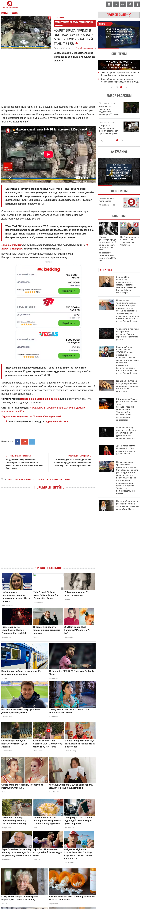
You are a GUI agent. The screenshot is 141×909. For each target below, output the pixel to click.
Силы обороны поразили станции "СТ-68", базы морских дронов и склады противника (120, 82)
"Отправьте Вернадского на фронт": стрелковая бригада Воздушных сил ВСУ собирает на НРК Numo (109, 132)
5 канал (45, 46)
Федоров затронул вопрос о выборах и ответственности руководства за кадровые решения (126, 432)
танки (11, 479)
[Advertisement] (48, 311)
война (41, 479)
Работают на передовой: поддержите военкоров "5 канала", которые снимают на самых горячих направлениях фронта (110, 114)
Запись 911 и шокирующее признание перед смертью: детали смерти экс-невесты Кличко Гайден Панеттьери (126, 285)
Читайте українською (86, 47)
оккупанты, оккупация (58, 479)
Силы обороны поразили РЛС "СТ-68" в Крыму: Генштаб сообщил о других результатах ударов (120, 75)
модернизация (23, 479)
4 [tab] (126, 87)
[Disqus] (48, 530)
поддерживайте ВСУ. (56, 421)
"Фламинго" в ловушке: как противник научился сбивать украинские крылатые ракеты (127, 334)
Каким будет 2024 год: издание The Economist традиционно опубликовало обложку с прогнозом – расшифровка (72, 462)
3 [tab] (121, 87)
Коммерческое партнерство (106, 199)
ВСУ (34, 479)
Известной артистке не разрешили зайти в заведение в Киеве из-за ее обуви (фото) (127, 505)
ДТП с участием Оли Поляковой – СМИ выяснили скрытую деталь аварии (126, 450)
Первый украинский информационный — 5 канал (9, 4)
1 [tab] (108, 48)
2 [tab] (129, 48)
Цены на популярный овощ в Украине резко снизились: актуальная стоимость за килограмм (127, 386)
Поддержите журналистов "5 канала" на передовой (31, 416)
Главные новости (11, 244)
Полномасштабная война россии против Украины (74, 24)
